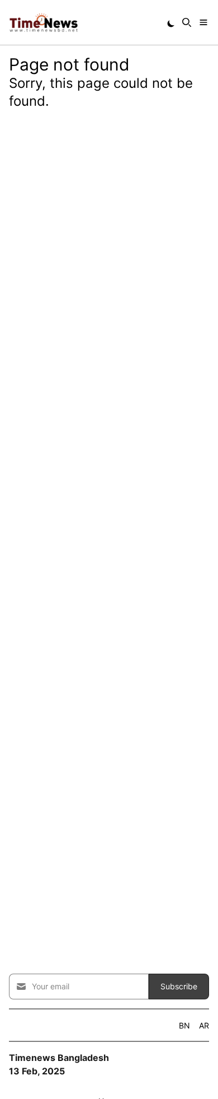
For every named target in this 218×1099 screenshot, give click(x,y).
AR (204, 1025)
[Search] (186, 22)
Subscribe (178, 986)
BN (184, 1025)
